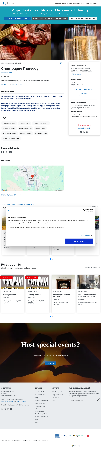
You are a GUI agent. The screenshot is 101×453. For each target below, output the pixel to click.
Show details (85, 235)
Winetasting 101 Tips (41, 414)
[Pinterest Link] (11, 409)
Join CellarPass (40, 403)
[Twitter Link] (6, 152)
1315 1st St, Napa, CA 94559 (11, 195)
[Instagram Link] (87, 132)
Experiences (67, 3)
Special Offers (40, 395)
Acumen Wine (6, 73)
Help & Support (57, 392)
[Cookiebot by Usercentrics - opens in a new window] (84, 210)
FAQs (53, 400)
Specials (76, 3)
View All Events (84, 96)
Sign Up (89, 3)
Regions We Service (41, 400)
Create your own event (82, 18)
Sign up (50, 363)
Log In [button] (95, 3)
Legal (36, 422)
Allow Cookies (79, 241)
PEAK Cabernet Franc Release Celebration (87, 295)
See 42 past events (90, 267)
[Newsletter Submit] (98, 400)
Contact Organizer (84, 89)
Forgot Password (57, 395)
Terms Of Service (7, 401)
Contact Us (55, 398)
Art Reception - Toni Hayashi (61, 295)
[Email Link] (10, 152)
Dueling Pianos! (9, 294)
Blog (82, 3)
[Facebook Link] (2, 152)
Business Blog (39, 411)
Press (36, 420)
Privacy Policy (21, 401)
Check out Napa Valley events (49, 18)
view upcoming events (18, 18)
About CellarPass (40, 392)
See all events (91, 207)
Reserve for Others (41, 417)
